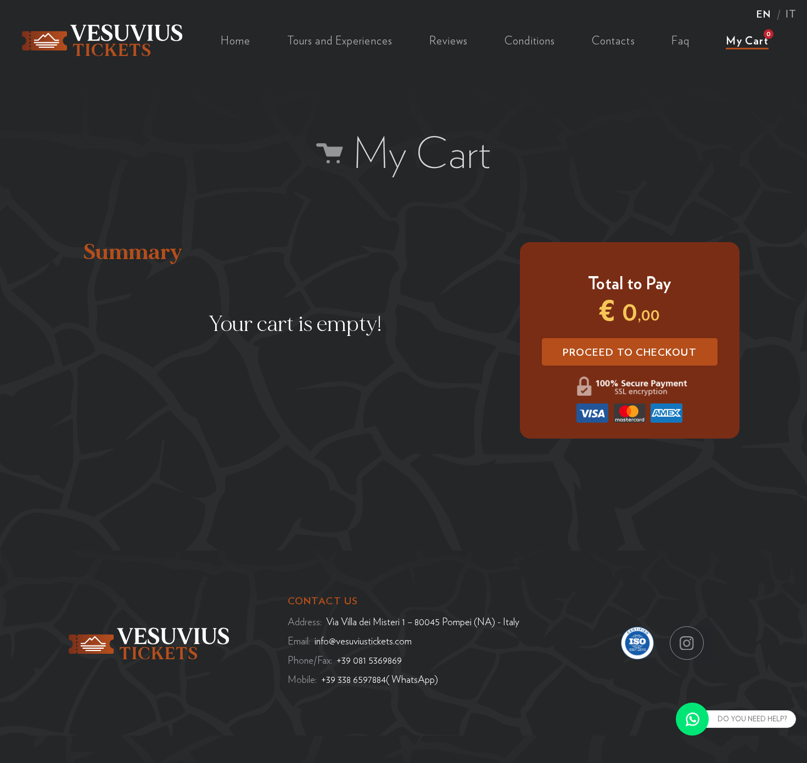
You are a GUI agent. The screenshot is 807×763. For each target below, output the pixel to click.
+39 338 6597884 (353, 679)
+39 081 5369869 (369, 660)
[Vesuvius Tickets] (102, 38)
